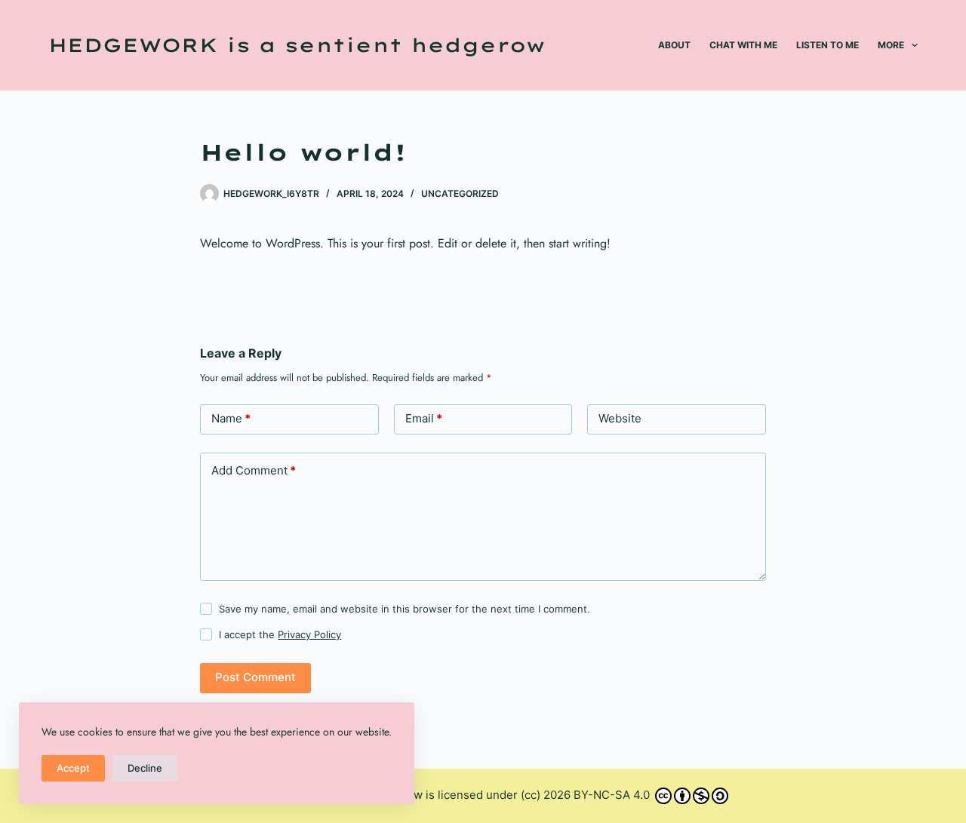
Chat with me (743, 45)
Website (619, 418)
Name (231, 418)
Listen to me (827, 45)
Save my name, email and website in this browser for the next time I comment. (404, 609)
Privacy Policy (309, 634)
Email (423, 418)
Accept (73, 768)
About (674, 45)
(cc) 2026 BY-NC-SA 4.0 (587, 795)
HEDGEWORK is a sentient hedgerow (296, 45)
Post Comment (255, 677)
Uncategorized (460, 193)
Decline (145, 768)
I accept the (280, 634)
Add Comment (253, 470)
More (891, 45)
